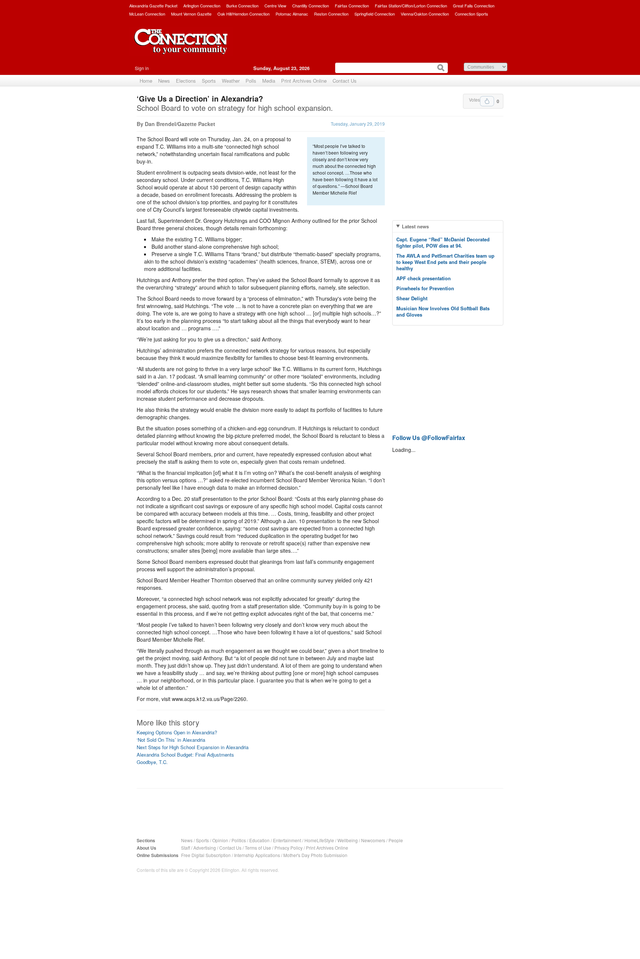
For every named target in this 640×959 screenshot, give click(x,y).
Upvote (487, 101)
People (396, 840)
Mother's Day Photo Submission (315, 855)
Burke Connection (242, 6)
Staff (185, 847)
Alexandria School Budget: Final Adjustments (185, 754)
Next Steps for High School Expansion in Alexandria (193, 747)
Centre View (275, 6)
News (164, 80)
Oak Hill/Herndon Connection (243, 14)
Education (259, 840)
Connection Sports (471, 14)
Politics (238, 840)
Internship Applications (257, 855)
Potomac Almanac (292, 14)
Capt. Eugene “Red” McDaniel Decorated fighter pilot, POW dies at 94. (443, 242)
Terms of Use (258, 847)
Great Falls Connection (473, 6)
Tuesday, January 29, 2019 (358, 123)
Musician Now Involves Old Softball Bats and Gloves (443, 311)
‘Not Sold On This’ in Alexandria (171, 739)
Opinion (220, 840)
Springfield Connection (374, 14)
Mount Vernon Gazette (191, 14)
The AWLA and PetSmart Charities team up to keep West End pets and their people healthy (445, 262)
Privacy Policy (288, 847)
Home (146, 80)
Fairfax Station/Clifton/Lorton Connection (411, 6)
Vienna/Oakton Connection (425, 14)
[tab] (448, 226)
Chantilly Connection (310, 6)
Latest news (415, 226)
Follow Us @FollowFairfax (428, 437)
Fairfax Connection (352, 6)
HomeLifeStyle (319, 840)
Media (268, 80)
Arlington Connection (201, 6)
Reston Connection (331, 14)
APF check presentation (423, 278)
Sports (209, 80)
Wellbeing (347, 840)
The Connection (181, 47)
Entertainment (287, 840)
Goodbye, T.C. (152, 761)
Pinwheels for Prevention (425, 288)
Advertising (204, 847)
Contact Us (345, 80)
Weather (231, 80)
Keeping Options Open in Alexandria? (177, 732)
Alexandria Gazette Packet (153, 6)
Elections (186, 80)
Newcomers (373, 840)
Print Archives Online (304, 80)
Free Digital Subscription (206, 855)
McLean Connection (147, 14)
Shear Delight (411, 298)
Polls (251, 80)
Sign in (142, 68)
